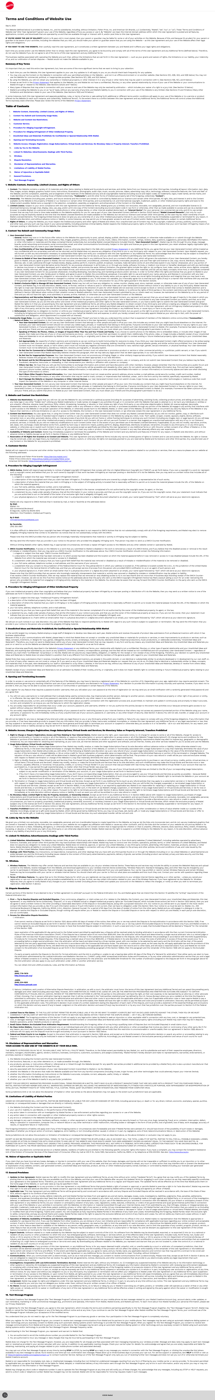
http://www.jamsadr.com (26, 985)
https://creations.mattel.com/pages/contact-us (28, 1355)
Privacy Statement (41, 82)
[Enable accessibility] (5, 1395)
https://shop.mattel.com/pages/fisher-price (51, 459)
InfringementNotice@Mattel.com (24, 520)
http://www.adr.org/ (23, 976)
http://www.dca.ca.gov (178, 1152)
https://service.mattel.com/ (55, 457)
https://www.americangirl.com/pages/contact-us (50, 461)
